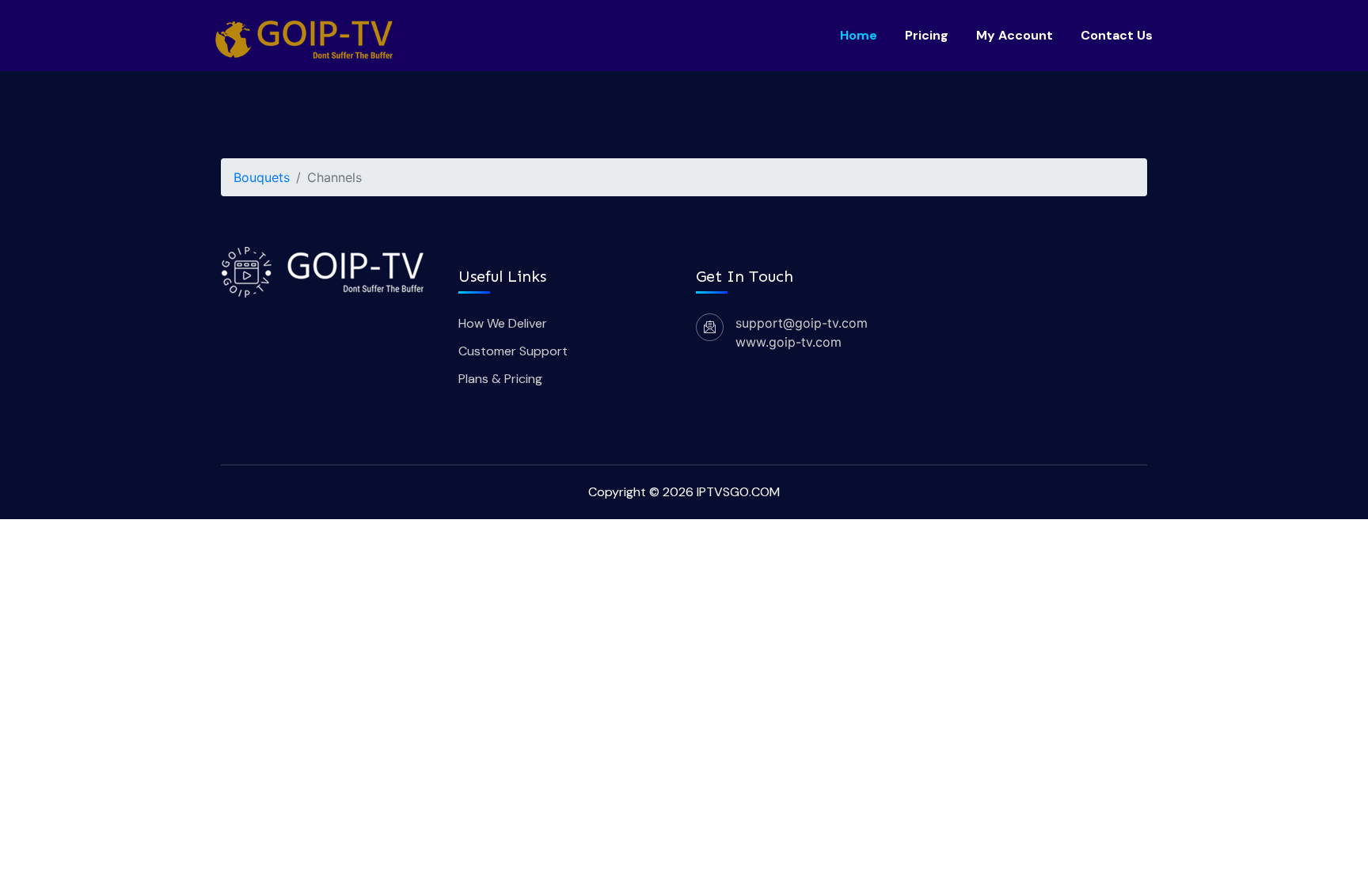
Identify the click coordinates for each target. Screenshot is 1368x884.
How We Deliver (502, 323)
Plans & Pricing (500, 378)
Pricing (926, 35)
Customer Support (513, 351)
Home (858, 35)
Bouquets (262, 177)
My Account (1014, 35)
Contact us (1117, 35)
